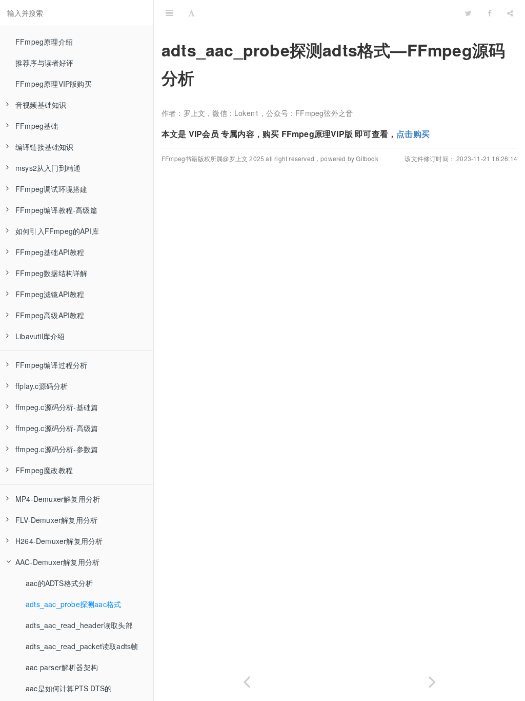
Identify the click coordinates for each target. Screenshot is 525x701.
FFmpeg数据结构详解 (51, 273)
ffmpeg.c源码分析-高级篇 (56, 428)
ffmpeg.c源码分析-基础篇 (56, 407)
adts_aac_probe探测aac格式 (73, 604)
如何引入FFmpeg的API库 (57, 231)
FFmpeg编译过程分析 (51, 365)
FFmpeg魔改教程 (44, 470)
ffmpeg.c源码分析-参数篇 (56, 449)
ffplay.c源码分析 (41, 386)
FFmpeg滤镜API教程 (50, 294)
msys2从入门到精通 (47, 168)
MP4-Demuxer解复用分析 (57, 499)
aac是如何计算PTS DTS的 (69, 688)
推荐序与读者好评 (44, 62)
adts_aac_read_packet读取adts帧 (82, 646)
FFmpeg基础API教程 (50, 252)
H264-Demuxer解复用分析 (59, 541)
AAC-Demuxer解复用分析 (57, 562)
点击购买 (413, 134)
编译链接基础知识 (44, 147)
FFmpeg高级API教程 (50, 315)
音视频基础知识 (40, 105)
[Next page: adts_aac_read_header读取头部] (432, 679)
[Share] (510, 13)
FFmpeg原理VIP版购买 (53, 84)
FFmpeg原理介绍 (44, 41)
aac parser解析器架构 (62, 667)
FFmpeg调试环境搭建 (51, 189)
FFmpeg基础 (36, 126)
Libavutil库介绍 (40, 336)
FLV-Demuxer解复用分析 (56, 520)
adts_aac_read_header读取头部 (79, 625)
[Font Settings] (191, 13)
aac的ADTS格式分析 (59, 583)
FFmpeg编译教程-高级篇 (56, 210)
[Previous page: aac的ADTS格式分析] (246, 679)
